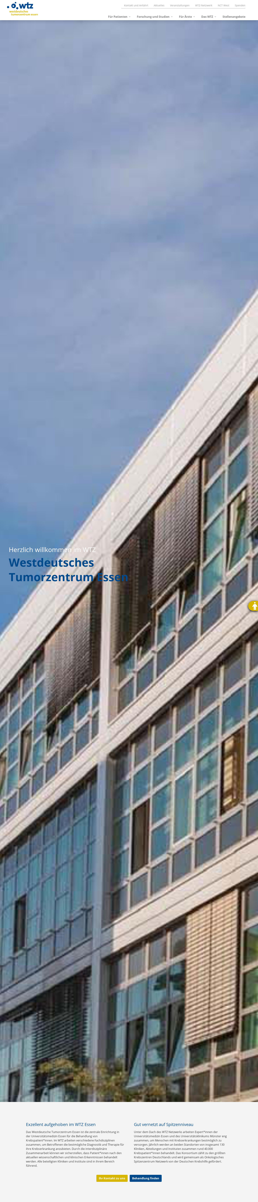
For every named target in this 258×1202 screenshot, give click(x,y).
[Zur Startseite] (18, 10)
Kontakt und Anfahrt (136, 5)
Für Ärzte (185, 17)
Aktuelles (159, 5)
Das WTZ (207, 17)
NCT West (223, 5)
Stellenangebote (234, 17)
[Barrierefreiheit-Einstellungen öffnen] (253, 606)
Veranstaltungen (180, 5)
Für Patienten (117, 17)
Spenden (240, 5)
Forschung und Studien (153, 17)
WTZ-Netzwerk (203, 5)
